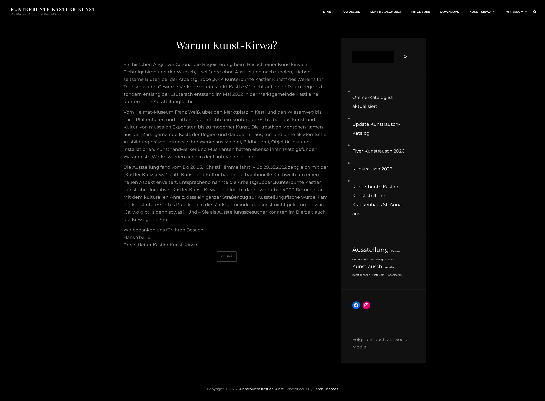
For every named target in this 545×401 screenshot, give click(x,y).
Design (395, 251)
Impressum (514, 12)
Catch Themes (325, 389)
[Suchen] (405, 56)
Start (328, 12)
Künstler (389, 267)
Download (450, 12)
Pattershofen (394, 275)
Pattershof (378, 275)
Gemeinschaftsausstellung (367, 259)
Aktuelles (351, 12)
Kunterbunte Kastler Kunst (53, 9)
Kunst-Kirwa (480, 12)
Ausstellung (370, 249)
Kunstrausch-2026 (386, 12)
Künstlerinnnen (361, 275)
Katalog (389, 259)
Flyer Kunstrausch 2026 (378, 151)
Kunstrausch (367, 266)
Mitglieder (420, 12)
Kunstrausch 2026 (372, 168)
